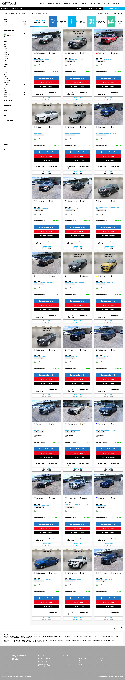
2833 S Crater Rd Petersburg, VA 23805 (90, 8)
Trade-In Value (46, 82)
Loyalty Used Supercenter (40, 93)
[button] (59, 39)
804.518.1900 (53, 93)
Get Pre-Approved (46, 86)
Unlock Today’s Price (47, 78)
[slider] (5, 24)
